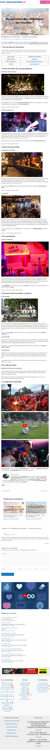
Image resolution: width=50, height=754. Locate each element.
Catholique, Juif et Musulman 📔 (43, 688)
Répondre (47, 543)
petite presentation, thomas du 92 (8, 633)
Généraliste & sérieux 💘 (43, 684)
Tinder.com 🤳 (25, 697)
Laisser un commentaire (8, 517)
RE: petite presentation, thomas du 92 (9, 617)
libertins (7, 285)
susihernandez (6, 625)
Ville (21, 39)
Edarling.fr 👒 (25, 687)
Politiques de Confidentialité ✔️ (12, 736)
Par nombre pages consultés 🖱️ (7, 694)
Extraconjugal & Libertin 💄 (42, 687)
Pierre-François (6, 620)
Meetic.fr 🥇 (25, 696)
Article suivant (45, 490)
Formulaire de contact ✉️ (11, 733)
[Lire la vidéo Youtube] (25, 397)
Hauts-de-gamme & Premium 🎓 (43, 685)
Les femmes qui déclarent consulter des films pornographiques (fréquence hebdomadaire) (38, 724)
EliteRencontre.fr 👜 (25, 688)
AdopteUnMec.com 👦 (25, 682)
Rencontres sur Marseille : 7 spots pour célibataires (35, 515)
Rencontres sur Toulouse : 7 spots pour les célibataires (13, 515)
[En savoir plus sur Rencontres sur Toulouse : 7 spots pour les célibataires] (14, 507)
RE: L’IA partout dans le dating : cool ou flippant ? (11, 654)
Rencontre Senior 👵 (42, 690)
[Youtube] (2, 485)
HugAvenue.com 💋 (25, 691)
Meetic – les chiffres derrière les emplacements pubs (38, 741)
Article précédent (5, 490)
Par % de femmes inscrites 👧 (7, 687)
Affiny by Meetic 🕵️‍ (25, 684)
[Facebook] (4, 485)
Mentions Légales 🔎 (11, 730)
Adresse (3, 107)
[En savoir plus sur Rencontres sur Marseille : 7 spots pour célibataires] (36, 507)
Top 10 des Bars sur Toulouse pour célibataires (38, 733)
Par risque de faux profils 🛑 (7, 702)
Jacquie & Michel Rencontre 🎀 (25, 694)
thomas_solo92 (6, 636)
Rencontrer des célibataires (14, 39)
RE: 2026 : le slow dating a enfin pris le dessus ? (11, 648)
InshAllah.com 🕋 (25, 693)
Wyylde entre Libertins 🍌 (25, 699)
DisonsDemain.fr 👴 (25, 685)
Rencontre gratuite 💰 (42, 682)
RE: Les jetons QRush (5, 622)
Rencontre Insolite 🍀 (42, 691)
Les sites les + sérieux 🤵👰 (7, 685)
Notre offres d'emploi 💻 (12, 726)
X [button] (48, 751)
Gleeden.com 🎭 (25, 690)
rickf (4, 651)
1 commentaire (4, 39)
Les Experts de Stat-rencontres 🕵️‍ (11, 720)
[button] (45, 2)
